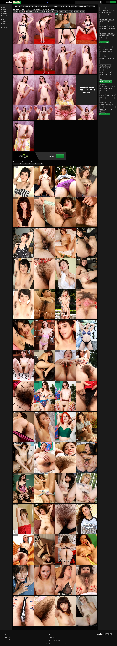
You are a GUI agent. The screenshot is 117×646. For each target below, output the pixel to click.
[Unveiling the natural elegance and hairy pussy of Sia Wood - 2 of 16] (44, 28)
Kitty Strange (103, 37)
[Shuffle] (94, 9)
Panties (66, 11)
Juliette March (111, 17)
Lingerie (61, 11)
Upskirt (101, 109)
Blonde (113, 95)
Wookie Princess (110, 35)
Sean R (110, 47)
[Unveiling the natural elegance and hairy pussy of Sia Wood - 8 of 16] (65, 59)
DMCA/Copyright (52, 639)
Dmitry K (102, 63)
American (21, 11)
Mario (110, 60)
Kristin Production (110, 58)
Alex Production (103, 72)
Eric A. (101, 70)
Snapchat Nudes (52, 2)
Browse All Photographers (105, 81)
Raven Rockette (103, 19)
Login (108, 2)
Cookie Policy (52, 637)
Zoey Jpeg (112, 10)
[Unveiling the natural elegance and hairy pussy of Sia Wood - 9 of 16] (23, 89)
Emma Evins (111, 19)
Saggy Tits (102, 111)
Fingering (108, 104)
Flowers (102, 56)
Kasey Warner (111, 26)
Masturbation (103, 102)
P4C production (103, 77)
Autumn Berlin (112, 28)
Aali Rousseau (103, 21)
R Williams (110, 51)
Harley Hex (109, 37)
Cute (113, 97)
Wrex (110, 72)
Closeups (48, 11)
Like (16, 163)
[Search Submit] (101, 2)
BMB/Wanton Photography (106, 49)
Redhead (102, 100)
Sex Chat (68, 6)
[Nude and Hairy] (13, 2)
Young (112, 109)
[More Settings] (96, 9)
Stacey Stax (102, 31)
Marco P (102, 74)
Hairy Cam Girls (44, 6)
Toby (106, 74)
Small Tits (76, 11)
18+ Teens (37, 11)
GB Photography (29, 11)
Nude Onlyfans (61, 2)
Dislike (21, 163)
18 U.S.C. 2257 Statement (54, 640)
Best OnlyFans (92, 6)
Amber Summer (103, 28)
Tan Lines (107, 109)
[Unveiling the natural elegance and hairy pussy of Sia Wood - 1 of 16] (23, 28)
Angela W (102, 58)
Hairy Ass (113, 106)
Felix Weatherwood (104, 10)
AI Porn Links (18, 6)
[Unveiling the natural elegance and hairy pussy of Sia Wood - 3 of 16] (86, 28)
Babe (106, 93)
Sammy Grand (103, 40)
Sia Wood (16, 11)
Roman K (102, 54)
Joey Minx (109, 31)
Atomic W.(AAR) (103, 67)
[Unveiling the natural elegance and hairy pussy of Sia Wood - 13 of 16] (44, 112)
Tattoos (107, 100)
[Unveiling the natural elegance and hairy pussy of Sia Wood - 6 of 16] (44, 59)
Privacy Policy (52, 636)
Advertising (7, 639)
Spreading (82, 11)
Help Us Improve (8, 636)
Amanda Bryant (103, 26)
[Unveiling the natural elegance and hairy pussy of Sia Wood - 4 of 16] (65, 36)
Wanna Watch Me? (83, 6)
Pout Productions (109, 63)
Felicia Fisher (103, 17)
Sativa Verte (110, 33)
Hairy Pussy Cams (26, 6)
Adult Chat (62, 6)
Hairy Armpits (55, 11)
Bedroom (108, 97)
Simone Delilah (110, 8)
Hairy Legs (106, 106)
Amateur (109, 102)
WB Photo (102, 60)
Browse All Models (104, 42)
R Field (109, 77)
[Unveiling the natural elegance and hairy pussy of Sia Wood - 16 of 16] (23, 135)
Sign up (113, 2)
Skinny (71, 11)
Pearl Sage (102, 8)
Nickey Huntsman (110, 24)
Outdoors (102, 104)
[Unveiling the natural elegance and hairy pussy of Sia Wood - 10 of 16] (44, 89)
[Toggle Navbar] (2, 2)
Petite (101, 106)
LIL (106, 60)
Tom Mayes (107, 56)
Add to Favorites (29, 163)
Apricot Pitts (102, 12)
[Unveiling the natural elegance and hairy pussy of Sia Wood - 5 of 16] (23, 59)
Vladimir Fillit (103, 65)
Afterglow (110, 67)
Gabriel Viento (103, 79)
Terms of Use (52, 634)
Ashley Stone (107, 70)
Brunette (43, 11)
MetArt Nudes (74, 6)
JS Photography (103, 51)
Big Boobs (102, 97)
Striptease (108, 90)
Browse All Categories (105, 113)
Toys (112, 104)
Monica (109, 21)
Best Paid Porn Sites (53, 6)
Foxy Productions (109, 54)
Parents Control (8, 637)
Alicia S (109, 65)
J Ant (110, 74)
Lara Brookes (103, 33)
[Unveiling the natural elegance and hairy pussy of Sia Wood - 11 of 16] (65, 89)
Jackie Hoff (102, 24)
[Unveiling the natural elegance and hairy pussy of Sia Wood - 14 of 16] (86, 112)
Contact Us (7, 634)
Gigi (108, 14)
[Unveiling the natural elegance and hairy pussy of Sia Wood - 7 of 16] (86, 59)
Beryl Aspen (102, 14)
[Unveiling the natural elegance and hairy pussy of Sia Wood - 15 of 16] (65, 112)
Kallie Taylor (102, 35)
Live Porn (71, 2)
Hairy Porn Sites (35, 6)
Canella (109, 40)
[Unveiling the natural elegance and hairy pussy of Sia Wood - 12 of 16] (23, 112)
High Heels (102, 95)
